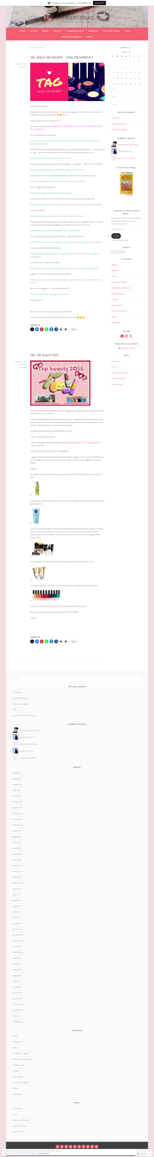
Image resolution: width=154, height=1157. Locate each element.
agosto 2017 (17, 889)
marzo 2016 (17, 987)
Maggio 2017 (17, 906)
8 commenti (22, 67)
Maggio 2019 (17, 784)
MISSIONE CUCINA (117, 294)
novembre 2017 (18, 871)
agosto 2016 (17, 958)
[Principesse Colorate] (126, 348)
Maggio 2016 (17, 975)
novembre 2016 (18, 941)
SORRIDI (22, 31)
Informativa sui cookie (43, 1153)
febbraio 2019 (17, 802)
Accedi (113, 367)
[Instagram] (126, 336)
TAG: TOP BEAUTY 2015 (44, 355)
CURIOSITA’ (57, 31)
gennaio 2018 (17, 860)
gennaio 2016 (17, 998)
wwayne (121, 158)
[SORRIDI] (57, 1147)
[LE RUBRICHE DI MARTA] (75, 1147)
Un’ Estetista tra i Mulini (73, 442)
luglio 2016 (16, 964)
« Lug (113, 96)
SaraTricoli (57, 112)
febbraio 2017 (17, 923)
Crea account (115, 361)
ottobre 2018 (17, 819)
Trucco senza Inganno (91, 442)
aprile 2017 (16, 912)
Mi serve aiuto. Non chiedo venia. (24, 715)
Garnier (85, 585)
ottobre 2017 (17, 877)
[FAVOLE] (88, 1147)
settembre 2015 (18, 1022)
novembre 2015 (18, 1010)
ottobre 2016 (17, 946)
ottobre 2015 (17, 1016)
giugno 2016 (17, 970)
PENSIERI (45, 31)
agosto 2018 (17, 831)
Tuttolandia (34, 445)
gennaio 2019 (17, 808)
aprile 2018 (16, 842)
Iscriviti (116, 236)
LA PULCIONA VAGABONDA (48, 410)
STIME (15, 710)
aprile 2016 (16, 981)
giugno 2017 (17, 900)
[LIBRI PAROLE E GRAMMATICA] (92, 1147)
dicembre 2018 (18, 813)
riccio (62, 501)
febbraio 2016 (17, 993)
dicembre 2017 (18, 865)
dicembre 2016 (18, 935)
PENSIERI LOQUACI (77, 17)
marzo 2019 (17, 796)
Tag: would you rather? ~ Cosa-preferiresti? (61, 57)
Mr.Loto (120, 144)
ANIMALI (90, 37)
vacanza (114, 317)
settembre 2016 (18, 952)
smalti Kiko (51, 606)
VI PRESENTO (93, 31)
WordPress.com (116, 384)
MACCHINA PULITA (132, 144)
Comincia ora (99, 3)
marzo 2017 (17, 918)
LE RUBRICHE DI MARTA (75, 31)
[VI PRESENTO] (79, 1147)
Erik (119, 151)
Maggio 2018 (17, 837)
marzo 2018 (17, 848)
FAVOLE (127, 31)
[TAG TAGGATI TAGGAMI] (83, 1147)
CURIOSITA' (115, 270)
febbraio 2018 (17, 854)
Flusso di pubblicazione (119, 373)
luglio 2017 (16, 894)
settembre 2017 (18, 883)
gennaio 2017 (17, 929)
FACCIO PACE (115, 118)
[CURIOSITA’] (70, 1147)
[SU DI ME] (62, 1147)
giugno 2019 (17, 779)
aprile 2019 (16, 790)
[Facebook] (122, 336)
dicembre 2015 (18, 1004)
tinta (78, 561)
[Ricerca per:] (126, 104)
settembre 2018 (18, 825)
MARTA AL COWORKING (119, 130)
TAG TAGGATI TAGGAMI (111, 31)
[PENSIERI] (66, 1147)
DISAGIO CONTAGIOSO (119, 124)
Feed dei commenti (118, 379)
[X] (130, 336)
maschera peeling (62, 534)
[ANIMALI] (96, 1147)
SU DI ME (33, 31)
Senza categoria (116, 305)
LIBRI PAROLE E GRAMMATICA (71, 37)
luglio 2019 (16, 773)
